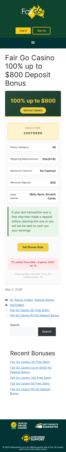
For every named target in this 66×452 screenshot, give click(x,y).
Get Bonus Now (33, 247)
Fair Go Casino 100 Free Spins (30, 377)
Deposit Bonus (44, 300)
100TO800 (17, 305)
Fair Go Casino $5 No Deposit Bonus (34, 315)
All (11, 300)
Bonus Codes (24, 300)
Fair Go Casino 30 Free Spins (30, 362)
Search (15, 325)
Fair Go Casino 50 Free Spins (29, 310)
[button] (33, 42)
